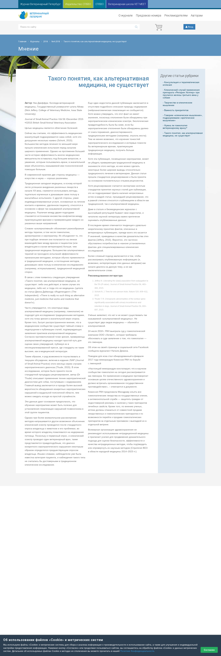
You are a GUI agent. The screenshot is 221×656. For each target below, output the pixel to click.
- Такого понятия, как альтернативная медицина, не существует (183, 134)
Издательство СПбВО (78, 4)
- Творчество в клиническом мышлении (177, 103)
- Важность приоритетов (175, 110)
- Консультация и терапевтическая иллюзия (181, 83)
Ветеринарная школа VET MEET (127, 4)
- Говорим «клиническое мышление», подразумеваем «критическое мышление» (183, 118)
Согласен (209, 650)
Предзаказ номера (148, 15)
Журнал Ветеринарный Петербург (40, 4)
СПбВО (99, 4)
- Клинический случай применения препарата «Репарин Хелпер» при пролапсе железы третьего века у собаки (181, 94)
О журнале (126, 15)
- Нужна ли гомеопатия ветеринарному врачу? (175, 126)
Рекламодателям (176, 15)
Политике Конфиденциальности (137, 651)
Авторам (197, 15)
